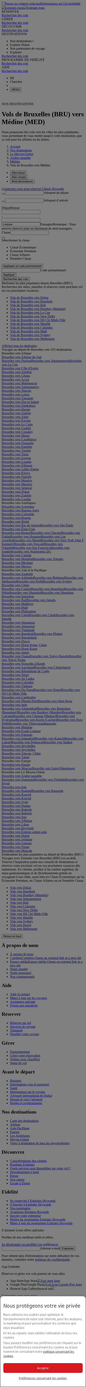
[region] (43, 1341)
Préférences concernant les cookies (43, 1378)
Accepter (43, 1368)
